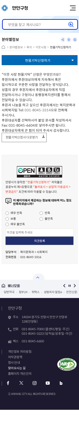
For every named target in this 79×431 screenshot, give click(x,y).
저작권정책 (15, 357)
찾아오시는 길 (17, 368)
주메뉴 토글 (73, 8)
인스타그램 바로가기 (34, 383)
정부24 (23, 292)
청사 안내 (14, 362)
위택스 (36, 292)
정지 (69, 285)
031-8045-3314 (38, 109)
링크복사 (68, 39)
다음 (75, 285)
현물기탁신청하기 (60, 47)
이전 (64, 285)
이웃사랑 (41, 47)
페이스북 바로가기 (8, 383)
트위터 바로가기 (21, 383)
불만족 (48, 218)
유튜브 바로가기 (48, 383)
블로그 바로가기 (61, 383)
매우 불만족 (17, 224)
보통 (13, 218)
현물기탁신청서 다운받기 (22, 137)
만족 (47, 213)
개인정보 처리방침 (20, 351)
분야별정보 (16, 47)
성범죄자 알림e (53, 292)
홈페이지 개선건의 (20, 373)
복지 (29, 47)
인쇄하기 (75, 39)
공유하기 (62, 39)
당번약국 (9, 292)
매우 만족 (16, 213)
